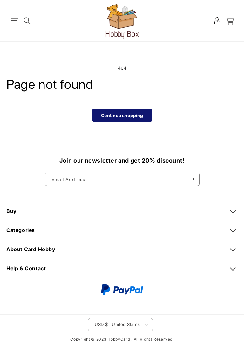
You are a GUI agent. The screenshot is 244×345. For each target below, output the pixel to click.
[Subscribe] (192, 179)
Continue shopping (122, 115)
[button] (14, 20)
